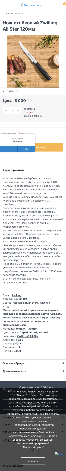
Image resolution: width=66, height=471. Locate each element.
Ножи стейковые (14, 13)
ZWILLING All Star (27, 336)
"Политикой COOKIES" (41, 435)
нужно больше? (33, 115)
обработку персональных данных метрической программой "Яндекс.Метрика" (33, 443)
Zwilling (16, 295)
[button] (27, 84)
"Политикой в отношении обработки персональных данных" (33, 426)
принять (33, 461)
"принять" (18, 417)
